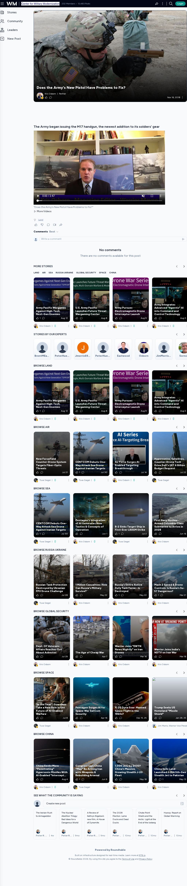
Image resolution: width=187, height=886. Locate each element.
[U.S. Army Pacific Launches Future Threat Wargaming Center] (91, 300)
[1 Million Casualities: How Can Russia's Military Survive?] (91, 577)
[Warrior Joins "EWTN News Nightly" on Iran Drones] (131, 638)
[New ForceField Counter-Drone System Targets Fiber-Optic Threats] (52, 454)
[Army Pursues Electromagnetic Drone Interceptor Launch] (131, 300)
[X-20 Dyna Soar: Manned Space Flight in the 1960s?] (131, 699)
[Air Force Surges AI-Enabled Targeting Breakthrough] (131, 454)
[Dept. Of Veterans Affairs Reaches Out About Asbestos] (52, 638)
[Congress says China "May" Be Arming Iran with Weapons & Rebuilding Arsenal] (91, 761)
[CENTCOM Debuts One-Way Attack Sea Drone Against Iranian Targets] (91, 454)
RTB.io (142, 855)
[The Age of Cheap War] (91, 638)
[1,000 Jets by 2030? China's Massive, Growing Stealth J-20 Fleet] (131, 761)
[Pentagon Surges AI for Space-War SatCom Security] (91, 699)
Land (40, 220)
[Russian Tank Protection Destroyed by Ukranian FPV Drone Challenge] (52, 577)
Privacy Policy (145, 859)
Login (180, 3)
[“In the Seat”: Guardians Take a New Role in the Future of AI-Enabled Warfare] (52, 699)
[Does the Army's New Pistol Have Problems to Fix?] (110, 56)
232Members (68, 3)
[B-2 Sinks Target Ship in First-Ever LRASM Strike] (131, 515)
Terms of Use (128, 859)
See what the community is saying (58, 795)
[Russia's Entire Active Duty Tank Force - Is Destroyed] (131, 577)
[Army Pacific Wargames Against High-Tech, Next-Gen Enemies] (52, 300)
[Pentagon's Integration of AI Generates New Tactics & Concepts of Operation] (91, 515)
